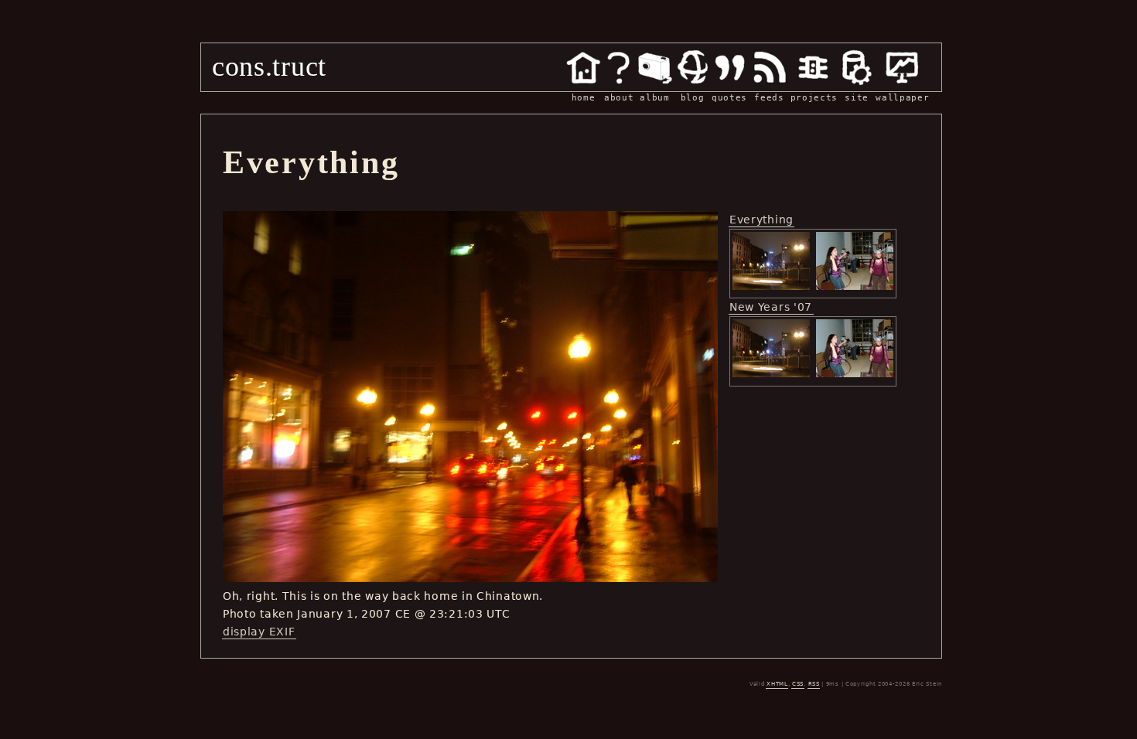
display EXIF (259, 631)
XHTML (777, 684)
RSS (814, 684)
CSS (798, 684)
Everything (761, 219)
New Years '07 (770, 307)
